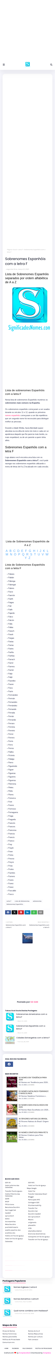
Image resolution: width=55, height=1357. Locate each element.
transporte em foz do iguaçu (39, 1237)
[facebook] (9, 1064)
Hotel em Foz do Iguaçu (37, 1185)
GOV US (7, 1183)
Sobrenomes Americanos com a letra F (31, 1015)
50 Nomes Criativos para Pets (33, 1132)
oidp (30, 1228)
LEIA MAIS (31, 1085)
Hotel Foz (31, 1191)
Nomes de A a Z (34, 1331)
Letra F (20, 249)
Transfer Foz (32, 1208)
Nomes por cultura (35, 1337)
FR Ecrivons (9, 1204)
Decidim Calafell (34, 1214)
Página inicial (12, 249)
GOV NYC (31, 1183)
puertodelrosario (11, 1227)
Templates (47, 1353)
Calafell (8, 1213)
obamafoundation (35, 1231)
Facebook (15, 1348)
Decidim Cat (33, 1211)
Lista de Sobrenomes (22, 901)
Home (6, 1348)
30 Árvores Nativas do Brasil (33, 1119)
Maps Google (32, 1188)
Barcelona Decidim (12, 1207)
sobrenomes (37, 901)
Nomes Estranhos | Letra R (26, 1298)
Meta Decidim (10, 1224)
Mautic (31, 1220)
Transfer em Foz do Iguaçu (38, 1239)
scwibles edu (10, 1233)
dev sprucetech (34, 1217)
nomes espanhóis (12, 415)
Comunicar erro (8, 1342)
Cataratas (9, 1241)
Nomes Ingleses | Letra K (25, 1287)
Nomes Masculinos (35, 1334)
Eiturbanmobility (34, 1205)
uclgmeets (32, 1222)
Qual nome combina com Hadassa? (31, 1310)
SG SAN (34, 1001)
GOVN (7, 1199)
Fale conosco (33, 1339)
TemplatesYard (24, 1353)
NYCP (7, 1202)
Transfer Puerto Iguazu (13, 1191)
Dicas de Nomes (9, 1331)
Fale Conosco (27, 1348)
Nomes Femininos (9, 1334)
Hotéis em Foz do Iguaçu (14, 1236)
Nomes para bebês (10, 1337)
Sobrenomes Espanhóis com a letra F (30, 1027)
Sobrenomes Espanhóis (15, 904)
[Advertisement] (27, 32)
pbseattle (32, 1225)
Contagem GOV (33, 1202)
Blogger (31, 1197)
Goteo (7, 1219)
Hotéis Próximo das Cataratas (12, 1195)
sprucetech (9, 1216)
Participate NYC (34, 1200)
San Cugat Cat (10, 1210)
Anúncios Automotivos (36, 1234)
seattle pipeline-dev (13, 1230)
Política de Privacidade (11, 1339)
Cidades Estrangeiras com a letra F (33, 1037)
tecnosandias (10, 1221)
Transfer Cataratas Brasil (37, 1194)
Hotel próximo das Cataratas (12, 1186)
